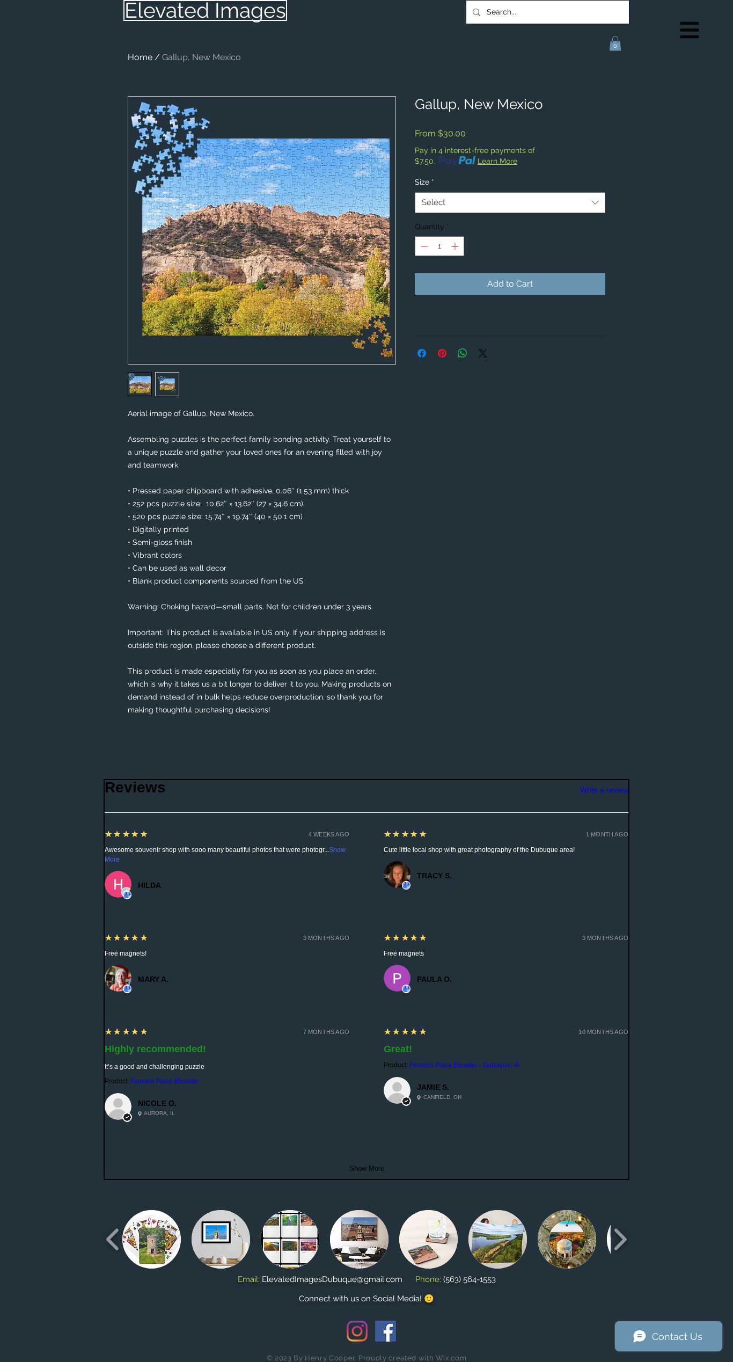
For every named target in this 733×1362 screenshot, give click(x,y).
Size (424, 182)
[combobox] (510, 202)
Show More (366, 1168)
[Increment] (456, 246)
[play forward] (620, 1239)
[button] (689, 30)
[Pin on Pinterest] (442, 353)
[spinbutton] (439, 246)
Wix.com (451, 1358)
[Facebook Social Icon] (385, 1331)
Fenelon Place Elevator (164, 1081)
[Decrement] (423, 246)
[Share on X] (483, 353)
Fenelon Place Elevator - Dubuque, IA (464, 1065)
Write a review (604, 789)
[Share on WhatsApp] (462, 353)
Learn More (497, 161)
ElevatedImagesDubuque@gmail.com (332, 1279)
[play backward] (113, 1239)
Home (140, 57)
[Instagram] (357, 1331)
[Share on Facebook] (421, 353)
